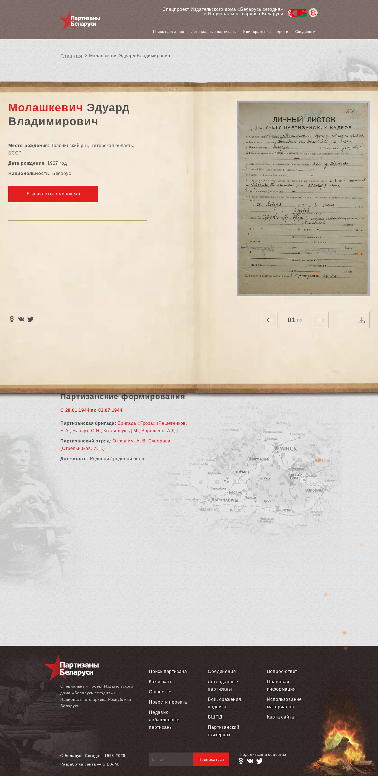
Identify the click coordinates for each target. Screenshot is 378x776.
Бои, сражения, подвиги (265, 32)
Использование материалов (284, 703)
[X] (30, 319)
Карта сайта (280, 717)
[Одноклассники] (11, 319)
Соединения (306, 32)
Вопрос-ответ (282, 671)
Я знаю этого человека (53, 193)
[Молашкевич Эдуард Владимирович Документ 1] (303, 201)
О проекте (160, 692)
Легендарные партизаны (214, 32)
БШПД (215, 717)
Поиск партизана (168, 32)
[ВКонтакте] (21, 319)
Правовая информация (281, 685)
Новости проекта (168, 702)
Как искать (160, 681)
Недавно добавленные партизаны (164, 720)
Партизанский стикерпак (223, 731)
